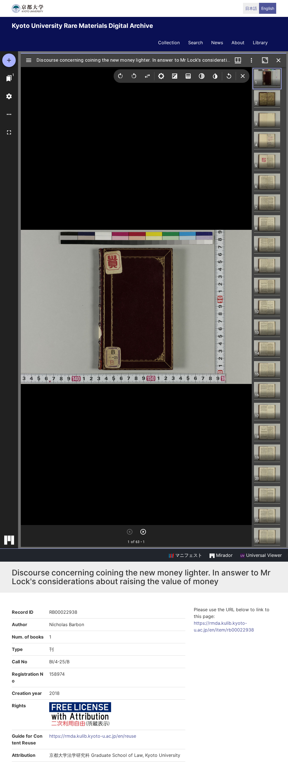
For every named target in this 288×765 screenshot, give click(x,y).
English (267, 8)
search (195, 42)
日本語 (251, 8)
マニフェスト (188, 555)
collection (169, 42)
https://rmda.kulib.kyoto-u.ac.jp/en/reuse (92, 736)
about (237, 42)
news (217, 42)
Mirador (224, 555)
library (260, 42)
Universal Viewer (263, 555)
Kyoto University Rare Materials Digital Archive (82, 25)
